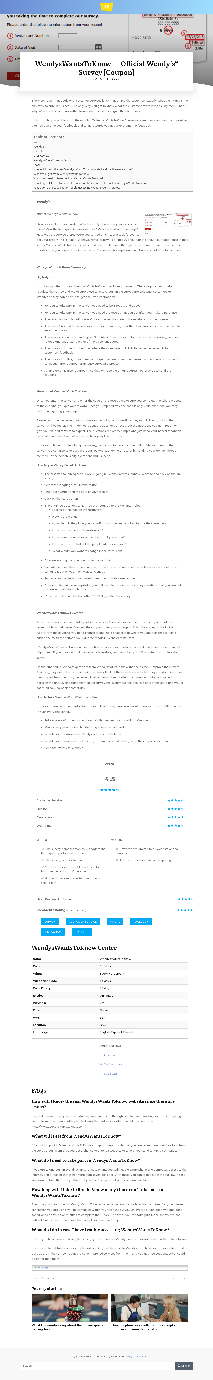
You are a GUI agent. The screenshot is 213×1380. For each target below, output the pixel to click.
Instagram (52, 931)
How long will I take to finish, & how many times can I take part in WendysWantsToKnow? (90, 183)
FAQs (36, 164)
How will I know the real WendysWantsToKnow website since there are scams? (83, 169)
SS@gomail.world (136, 1356)
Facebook (141, 921)
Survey (49, 921)
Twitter (81, 931)
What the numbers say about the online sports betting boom (70, 1314)
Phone (115, 921)
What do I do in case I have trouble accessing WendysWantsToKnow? (77, 187)
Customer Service (83, 921)
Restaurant (40, 1268)
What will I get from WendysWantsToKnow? (61, 174)
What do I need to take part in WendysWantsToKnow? (68, 178)
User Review (41, 155)
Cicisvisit (110, 1055)
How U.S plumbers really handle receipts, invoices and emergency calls (149, 1314)
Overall (37, 151)
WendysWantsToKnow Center (52, 160)
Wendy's (38, 146)
